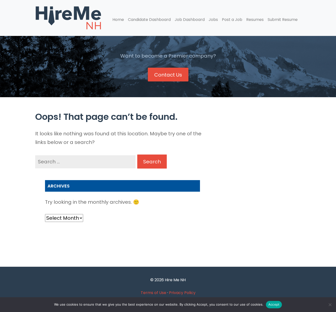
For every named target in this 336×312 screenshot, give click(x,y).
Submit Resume (283, 19)
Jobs (213, 19)
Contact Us (168, 74)
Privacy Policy (182, 293)
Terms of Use (153, 293)
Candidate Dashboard (149, 19)
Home (118, 19)
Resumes (255, 19)
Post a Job (232, 19)
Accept (274, 304)
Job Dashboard (190, 19)
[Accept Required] (329, 304)
